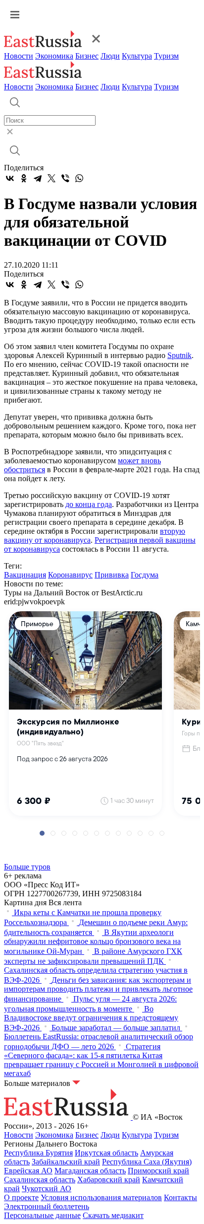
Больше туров (27, 867)
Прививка (112, 575)
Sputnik (179, 355)
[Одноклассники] (24, 178)
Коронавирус (70, 575)
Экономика (54, 56)
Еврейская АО (28, 1170)
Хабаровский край (108, 1179)
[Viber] (65, 178)
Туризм (166, 56)
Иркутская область (106, 1153)
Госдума (144, 575)
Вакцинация (25, 575)
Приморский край (158, 1170)
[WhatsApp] (79, 178)
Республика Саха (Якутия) (147, 1161)
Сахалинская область (39, 1179)
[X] (51, 178)
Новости (18, 56)
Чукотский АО (46, 1188)
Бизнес (87, 56)
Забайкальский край (66, 1161)
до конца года (88, 504)
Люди (110, 56)
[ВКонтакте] (10, 178)
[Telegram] (38, 178)
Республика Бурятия (38, 1153)
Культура (137, 56)
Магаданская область (90, 1170)
